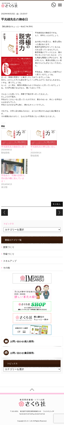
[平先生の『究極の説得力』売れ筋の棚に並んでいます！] (14, 166)
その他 (6, 267)
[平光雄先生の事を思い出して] (44, 137)
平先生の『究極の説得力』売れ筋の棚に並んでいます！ (13, 178)
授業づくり (8, 247)
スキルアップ (10, 261)
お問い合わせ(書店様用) (22, 353)
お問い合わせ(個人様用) (22, 341)
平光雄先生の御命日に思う (13, 147)
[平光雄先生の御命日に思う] (14, 137)
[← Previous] (4, 212)
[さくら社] (9, 4)
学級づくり (8, 254)
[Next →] (59, 212)
